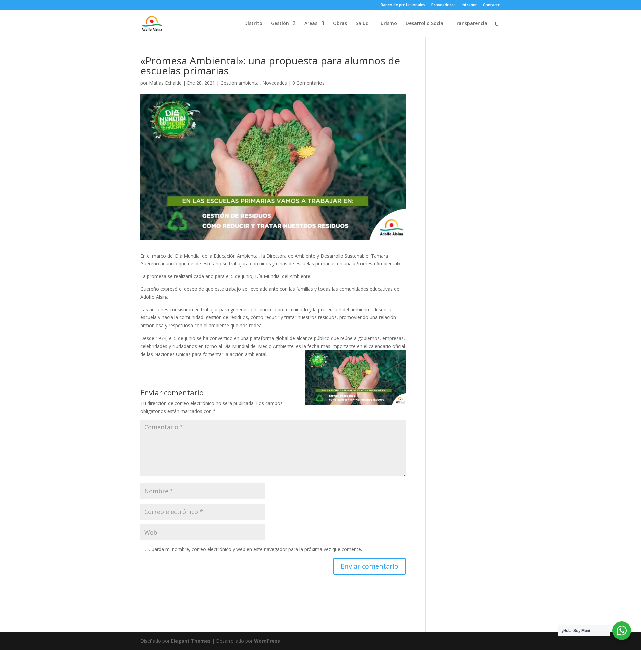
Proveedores (443, 5)
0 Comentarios (308, 83)
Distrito (253, 23)
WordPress (267, 641)
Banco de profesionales (403, 5)
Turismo (387, 23)
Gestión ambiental (240, 83)
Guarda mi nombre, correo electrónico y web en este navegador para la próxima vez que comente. (255, 549)
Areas (310, 23)
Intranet (469, 5)
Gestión (280, 23)
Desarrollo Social (425, 23)
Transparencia (470, 23)
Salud (362, 23)
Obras (340, 23)
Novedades (274, 83)
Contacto (492, 5)
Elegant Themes (191, 641)
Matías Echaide (165, 83)
